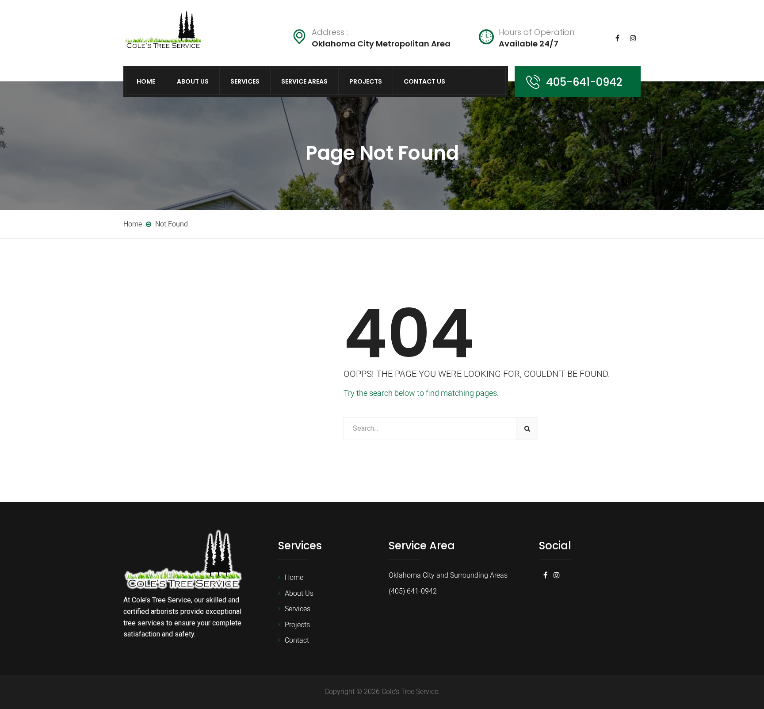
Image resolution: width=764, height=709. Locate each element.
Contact (297, 640)
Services (245, 81)
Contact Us (424, 81)
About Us (193, 81)
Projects (365, 81)
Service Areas (304, 81)
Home (146, 81)
